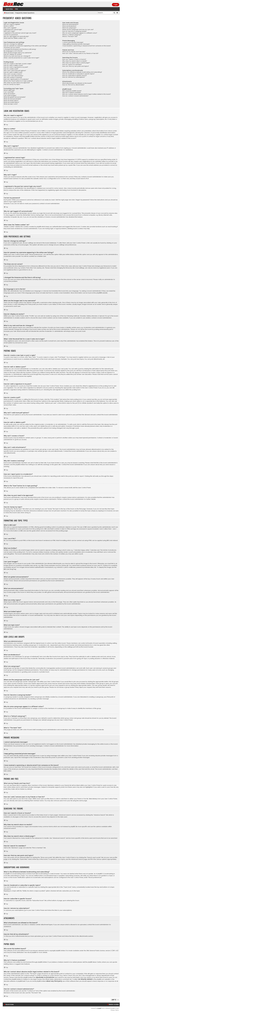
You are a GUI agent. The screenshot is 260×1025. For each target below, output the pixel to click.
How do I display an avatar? (13, 54)
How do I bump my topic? (12, 84)
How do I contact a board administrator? (75, 96)
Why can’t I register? (10, 28)
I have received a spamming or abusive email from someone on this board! (86, 46)
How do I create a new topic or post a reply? (18, 64)
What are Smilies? (9, 94)
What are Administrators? (70, 24)
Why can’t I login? (9, 31)
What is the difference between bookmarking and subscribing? (82, 72)
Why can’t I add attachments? (13, 76)
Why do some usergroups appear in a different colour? (79, 33)
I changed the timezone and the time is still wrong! (20, 49)
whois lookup (29, 975)
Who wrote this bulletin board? (71, 91)
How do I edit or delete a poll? (13, 72)
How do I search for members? (72, 64)
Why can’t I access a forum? (13, 74)
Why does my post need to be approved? (17, 83)
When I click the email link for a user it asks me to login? (21, 58)
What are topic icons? (11, 104)
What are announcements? (12, 99)
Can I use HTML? (9, 92)
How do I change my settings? (13, 44)
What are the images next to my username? (18, 53)
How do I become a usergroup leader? (74, 31)
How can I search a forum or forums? (74, 59)
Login (116, 5)
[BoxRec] (18, 4)
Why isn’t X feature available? (71, 92)
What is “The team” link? (69, 36)
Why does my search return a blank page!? (76, 63)
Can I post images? (10, 95)
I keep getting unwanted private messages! (76, 44)
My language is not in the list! (13, 51)
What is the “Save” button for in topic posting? (18, 81)
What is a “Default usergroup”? (72, 35)
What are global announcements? (15, 97)
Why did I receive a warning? (13, 77)
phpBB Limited (60, 951)
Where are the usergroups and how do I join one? (78, 29)
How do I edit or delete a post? (13, 65)
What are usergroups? (69, 28)
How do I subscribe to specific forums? (74, 75)
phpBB (98, 293)
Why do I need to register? (12, 24)
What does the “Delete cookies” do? (15, 38)
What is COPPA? (9, 26)
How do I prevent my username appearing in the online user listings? (25, 46)
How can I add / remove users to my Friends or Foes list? (80, 53)
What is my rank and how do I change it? (17, 56)
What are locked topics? (11, 102)
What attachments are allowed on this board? (77, 83)
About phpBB (31, 952)
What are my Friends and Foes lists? (73, 52)
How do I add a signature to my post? (16, 67)
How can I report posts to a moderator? (16, 79)
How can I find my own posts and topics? (75, 66)
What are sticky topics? (11, 100)
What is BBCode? (9, 90)
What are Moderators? (69, 26)
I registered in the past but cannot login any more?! (20, 33)
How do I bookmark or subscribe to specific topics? (78, 74)
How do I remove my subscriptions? (73, 77)
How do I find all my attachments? (73, 85)
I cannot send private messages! (72, 42)
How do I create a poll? (11, 69)
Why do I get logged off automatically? (16, 36)
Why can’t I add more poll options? (15, 70)
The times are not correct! (12, 47)
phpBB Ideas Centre (94, 962)
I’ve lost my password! (11, 35)
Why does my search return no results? (74, 61)
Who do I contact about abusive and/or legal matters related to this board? (86, 94)
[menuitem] (15, 9)
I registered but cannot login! (13, 29)
